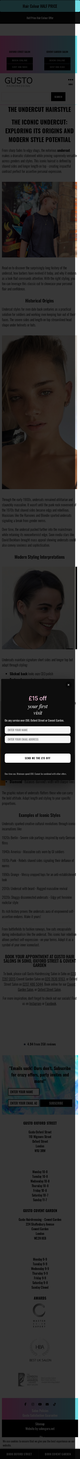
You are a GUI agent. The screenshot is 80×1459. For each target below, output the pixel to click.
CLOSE (68, 685)
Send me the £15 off (37, 758)
